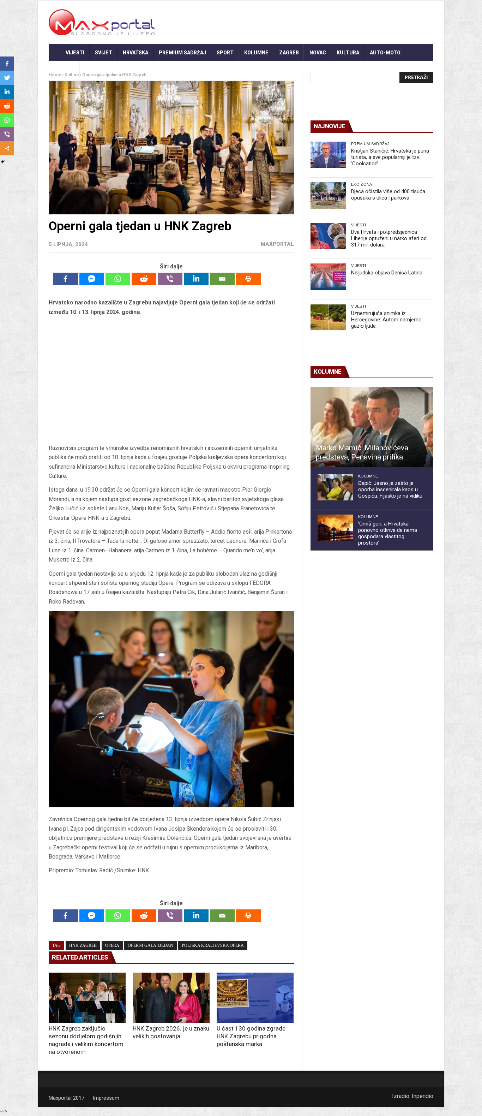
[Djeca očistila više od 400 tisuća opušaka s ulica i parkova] (328, 195)
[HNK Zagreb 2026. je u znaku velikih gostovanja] (171, 998)
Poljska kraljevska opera (213, 945)
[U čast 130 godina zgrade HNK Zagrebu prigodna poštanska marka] (255, 998)
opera (112, 945)
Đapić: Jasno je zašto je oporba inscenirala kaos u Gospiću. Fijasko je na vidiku (390, 489)
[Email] (222, 279)
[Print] (248, 279)
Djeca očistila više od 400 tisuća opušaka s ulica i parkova (388, 194)
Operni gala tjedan (150, 945)
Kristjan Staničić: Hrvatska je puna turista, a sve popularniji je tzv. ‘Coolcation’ (390, 157)
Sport (225, 52)
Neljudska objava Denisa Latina (386, 272)
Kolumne (256, 52)
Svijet (103, 52)
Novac (317, 52)
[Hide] (3, 162)
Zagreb (289, 52)
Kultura (348, 52)
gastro (64, 69)
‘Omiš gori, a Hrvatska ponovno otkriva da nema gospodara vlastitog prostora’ (387, 533)
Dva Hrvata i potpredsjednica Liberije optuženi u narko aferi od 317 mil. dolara (389, 238)
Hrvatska (135, 52)
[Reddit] (144, 279)
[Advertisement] (171, 380)
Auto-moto (385, 52)
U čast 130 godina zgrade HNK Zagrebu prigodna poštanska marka (251, 1036)
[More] (7, 148)
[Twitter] (7, 78)
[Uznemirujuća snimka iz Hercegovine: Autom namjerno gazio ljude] (328, 317)
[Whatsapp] (118, 279)
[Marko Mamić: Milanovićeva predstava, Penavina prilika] (372, 427)
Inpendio (422, 1096)
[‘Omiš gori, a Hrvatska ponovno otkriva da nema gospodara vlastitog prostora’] (335, 528)
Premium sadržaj (182, 52)
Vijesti (75, 52)
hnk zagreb (83, 945)
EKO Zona (361, 184)
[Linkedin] (196, 279)
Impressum (106, 1098)
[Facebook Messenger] (91, 279)
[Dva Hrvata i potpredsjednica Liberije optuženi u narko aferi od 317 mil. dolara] (328, 236)
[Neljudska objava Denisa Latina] (328, 276)
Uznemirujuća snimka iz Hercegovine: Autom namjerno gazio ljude (386, 319)
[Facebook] (65, 279)
